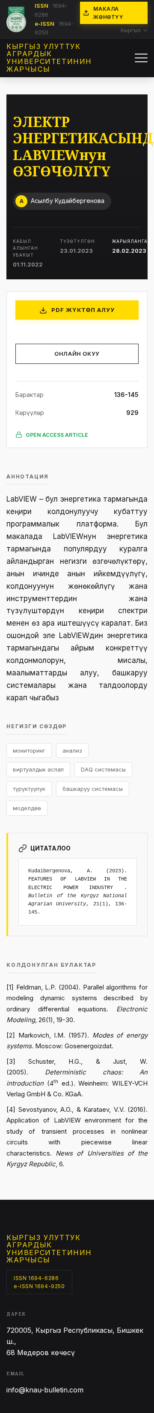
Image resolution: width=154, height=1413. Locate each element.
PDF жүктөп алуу (83, 309)
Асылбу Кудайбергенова (62, 200)
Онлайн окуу (77, 353)
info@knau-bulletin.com (44, 1390)
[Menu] (141, 58)
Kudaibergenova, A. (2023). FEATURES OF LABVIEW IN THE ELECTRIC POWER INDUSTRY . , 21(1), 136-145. (77, 891)
